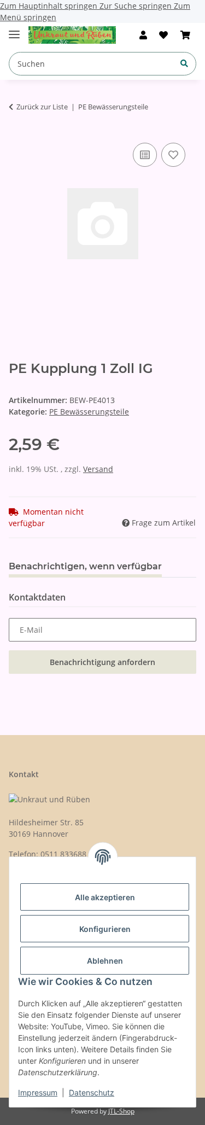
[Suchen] (184, 63)
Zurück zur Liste (42, 107)
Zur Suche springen (136, 6)
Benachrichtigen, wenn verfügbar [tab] (85, 566)
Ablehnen (105, 960)
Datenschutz (91, 1092)
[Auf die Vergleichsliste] (145, 155)
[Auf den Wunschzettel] (173, 155)
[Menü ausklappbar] (14, 30)
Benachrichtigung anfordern (102, 662)
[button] (143, 35)
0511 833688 (63, 854)
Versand (98, 469)
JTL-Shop (121, 1111)
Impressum (37, 1092)
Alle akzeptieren (105, 897)
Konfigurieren (105, 929)
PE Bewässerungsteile (89, 411)
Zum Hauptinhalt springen (49, 6)
